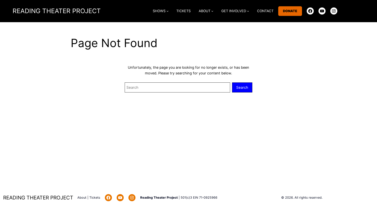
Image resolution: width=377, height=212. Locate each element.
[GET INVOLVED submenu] (248, 11)
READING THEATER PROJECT (57, 11)
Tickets (94, 197)
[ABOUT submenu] (212, 11)
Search (242, 87)
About (82, 197)
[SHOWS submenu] (168, 11)
